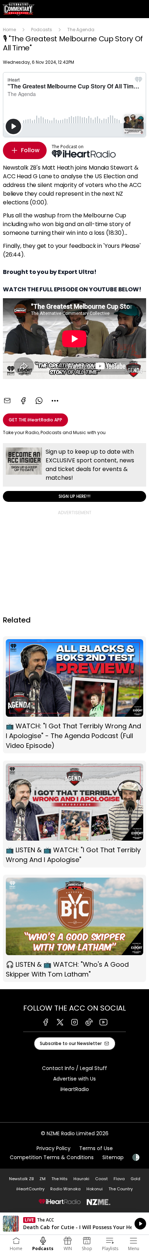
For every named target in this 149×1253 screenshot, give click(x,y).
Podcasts (41, 29)
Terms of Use (96, 1148)
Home (9, 29)
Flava (119, 1179)
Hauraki (81, 1179)
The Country (120, 1189)
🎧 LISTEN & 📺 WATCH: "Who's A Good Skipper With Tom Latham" (74, 928)
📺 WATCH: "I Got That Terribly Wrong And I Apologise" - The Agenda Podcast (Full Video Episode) (74, 694)
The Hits (59, 1179)
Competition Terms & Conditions (52, 1157)
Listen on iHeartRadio (74, 1224)
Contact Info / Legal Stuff (74, 1068)
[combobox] (55, 400)
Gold (135, 1179)
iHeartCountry (30, 1189)
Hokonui (94, 1189)
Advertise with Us (74, 1078)
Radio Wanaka (65, 1189)
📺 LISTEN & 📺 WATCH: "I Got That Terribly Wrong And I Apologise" (74, 814)
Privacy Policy (54, 1148)
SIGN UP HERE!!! (74, 472)
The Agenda (80, 29)
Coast (101, 1179)
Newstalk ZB (21, 1179)
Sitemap (113, 1157)
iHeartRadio (74, 1089)
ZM (42, 1179)
